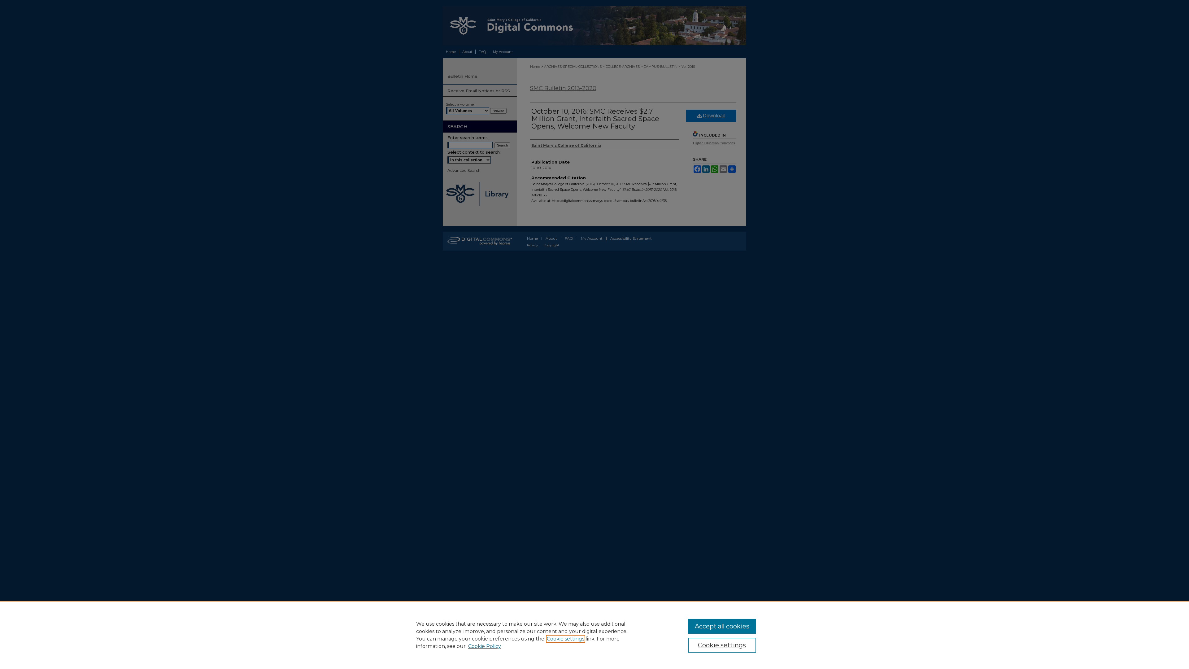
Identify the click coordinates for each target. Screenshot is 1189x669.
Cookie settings (565, 639)
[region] (594, 635)
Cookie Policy (484, 646)
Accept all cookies (722, 626)
